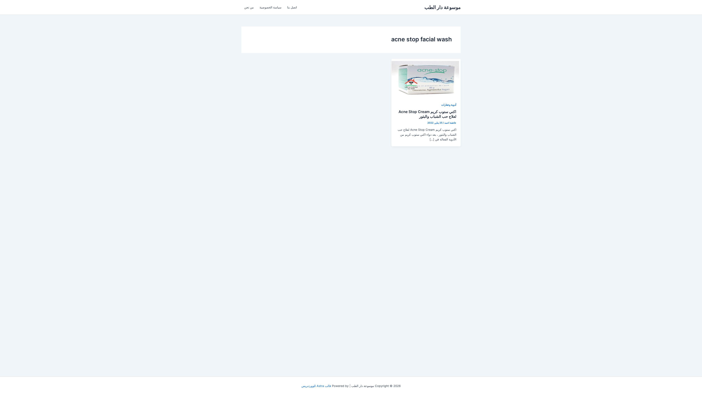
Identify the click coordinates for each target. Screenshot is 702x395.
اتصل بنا (292, 7)
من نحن (249, 7)
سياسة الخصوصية (270, 7)
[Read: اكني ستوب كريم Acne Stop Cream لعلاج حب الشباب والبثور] (426, 78)
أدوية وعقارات (448, 104)
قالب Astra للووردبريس (316, 386)
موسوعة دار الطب (442, 7)
